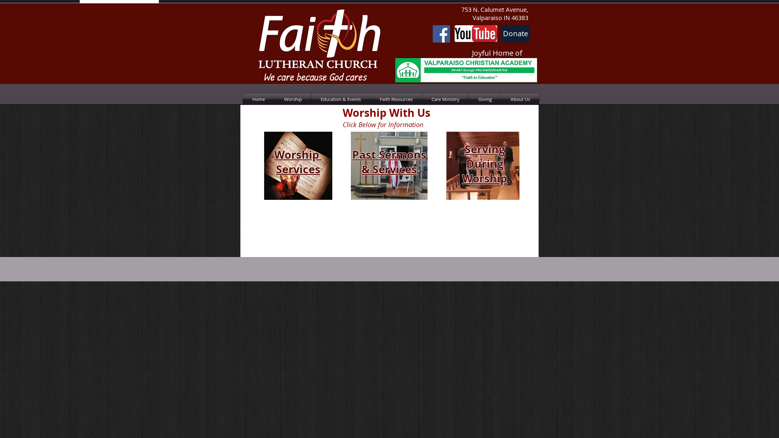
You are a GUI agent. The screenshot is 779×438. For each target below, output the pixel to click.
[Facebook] (441, 34)
